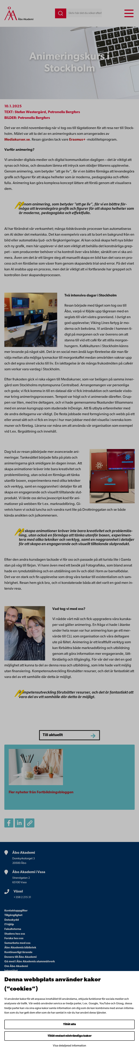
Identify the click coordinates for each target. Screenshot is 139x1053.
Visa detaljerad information (69, 1045)
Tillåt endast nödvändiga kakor (70, 1036)
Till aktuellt (53, 735)
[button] (29, 822)
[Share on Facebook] (8, 822)
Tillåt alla (69, 1024)
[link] (77, 140)
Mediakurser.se (17, 140)
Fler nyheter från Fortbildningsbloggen (41, 792)
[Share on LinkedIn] (19, 822)
